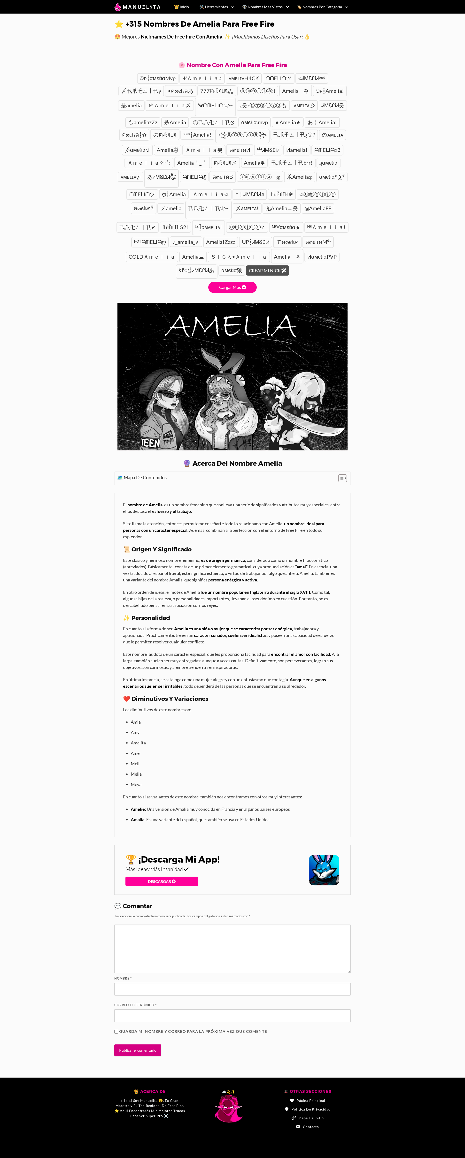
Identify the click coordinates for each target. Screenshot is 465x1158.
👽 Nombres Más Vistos (262, 6)
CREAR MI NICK (265, 270)
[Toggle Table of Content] (340, 478)
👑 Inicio (181, 6)
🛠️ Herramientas (213, 6)
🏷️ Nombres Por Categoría (319, 6)
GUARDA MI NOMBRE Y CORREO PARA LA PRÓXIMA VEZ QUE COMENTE (193, 1031)
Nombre (123, 978)
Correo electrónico (135, 1005)
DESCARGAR (160, 881)
